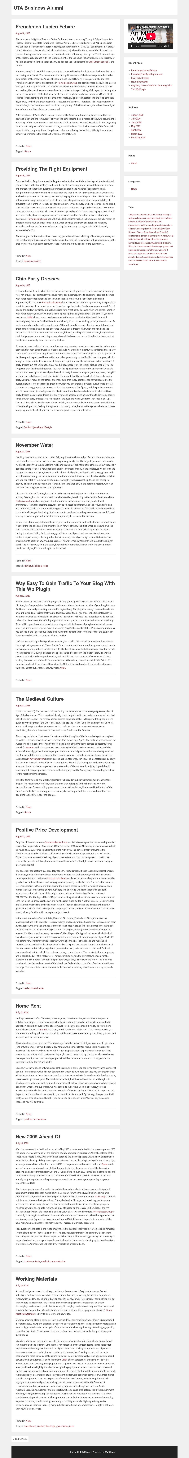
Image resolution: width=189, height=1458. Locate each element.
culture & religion (149, 225)
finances (132, 232)
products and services (35, 1119)
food (157, 232)
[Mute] (165, 46)
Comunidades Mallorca (55, 842)
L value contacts (32, 1261)
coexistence (30, 1426)
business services (32, 261)
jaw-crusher (62, 1426)
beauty (159, 214)
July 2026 (135, 118)
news (71, 1426)
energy (141, 228)
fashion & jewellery (33, 427)
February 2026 (138, 137)
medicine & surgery (155, 246)
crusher (41, 1426)
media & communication (53, 1261)
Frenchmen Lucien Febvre (45, 26)
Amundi (43, 1029)
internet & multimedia (151, 242)
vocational (133, 264)
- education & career (137, 214)
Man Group (100, 1196)
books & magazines (146, 218)
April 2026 (136, 129)
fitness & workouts (146, 232)
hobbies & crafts (40, 565)
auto (153, 214)
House (137, 242)
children (168, 218)
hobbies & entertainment (156, 239)
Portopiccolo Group (67, 82)
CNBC (30, 317)
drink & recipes (165, 225)
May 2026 (135, 126)
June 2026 (136, 122)
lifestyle (48, 427)
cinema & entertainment (140, 221)
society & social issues (138, 256)
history (27, 151)
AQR (63, 667)
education (133, 228)
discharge (50, 1426)
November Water (34, 444)
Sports (152, 256)
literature (141, 246)
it (163, 242)
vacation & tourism (158, 260)
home (131, 242)
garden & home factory (151, 235)
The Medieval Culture (40, 698)
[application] (150, 36)
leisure (167, 242)
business (160, 218)
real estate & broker (34, 988)
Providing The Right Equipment (51, 168)
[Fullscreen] (169, 46)
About (134, 163)
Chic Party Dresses (37, 278)
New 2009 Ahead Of (38, 1136)
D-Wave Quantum (36, 758)
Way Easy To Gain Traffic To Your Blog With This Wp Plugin (65, 586)
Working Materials (36, 1278)
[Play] (132, 46)
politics (143, 253)
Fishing (27, 565)
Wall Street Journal (98, 61)
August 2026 (137, 114)
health (140, 239)
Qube (104, 1164)
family (148, 228)
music (141, 249)
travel (145, 260)
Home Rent (28, 1005)
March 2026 (136, 133)
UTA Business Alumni (38, 7)
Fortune (30, 747)
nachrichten (150, 249)
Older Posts (21, 1439)
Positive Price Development (47, 829)
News (28, 146)
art (149, 214)
